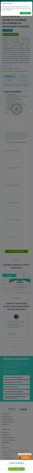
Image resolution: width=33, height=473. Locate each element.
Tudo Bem (25, 13)
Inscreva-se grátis (15, 469)
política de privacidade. (7, 9)
